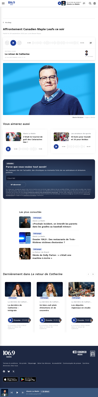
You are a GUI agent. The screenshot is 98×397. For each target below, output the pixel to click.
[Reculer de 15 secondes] (7, 43)
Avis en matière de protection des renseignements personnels (41, 192)
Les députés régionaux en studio (80, 306)
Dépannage (32, 363)
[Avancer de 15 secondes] (19, 43)
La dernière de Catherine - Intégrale (15, 308)
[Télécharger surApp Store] (10, 379)
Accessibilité (56, 363)
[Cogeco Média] (79, 354)
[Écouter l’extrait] (13, 43)
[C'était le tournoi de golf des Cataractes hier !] (13, 136)
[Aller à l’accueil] (11, 4)
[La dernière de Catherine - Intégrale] (18, 289)
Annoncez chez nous (10, 366)
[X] (13, 371)
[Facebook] (4, 371)
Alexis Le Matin (73, 4)
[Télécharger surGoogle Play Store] (28, 379)
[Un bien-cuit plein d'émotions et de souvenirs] (50, 289)
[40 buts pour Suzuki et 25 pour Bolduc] (61, 136)
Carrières (85, 363)
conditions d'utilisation (29, 195)
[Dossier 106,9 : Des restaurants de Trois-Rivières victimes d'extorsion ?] (25, 238)
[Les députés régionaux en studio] (81, 289)
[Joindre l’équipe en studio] (84, 3)
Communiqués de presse (72, 363)
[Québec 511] (92, 356)
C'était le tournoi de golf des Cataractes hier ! (33, 139)
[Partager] (91, 43)
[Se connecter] (94, 3)
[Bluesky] (9, 371)
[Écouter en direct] (59, 3)
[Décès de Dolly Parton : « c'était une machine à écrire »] (25, 253)
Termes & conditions (10, 363)
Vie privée (23, 363)
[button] (11, 392)
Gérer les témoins (44, 363)
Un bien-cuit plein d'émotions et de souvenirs (48, 308)
